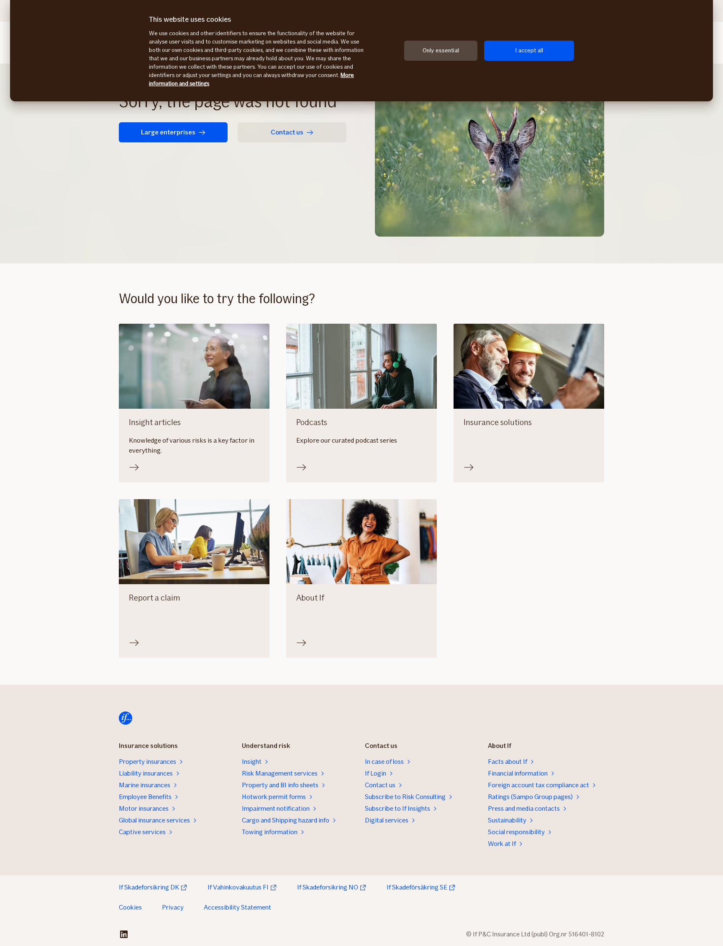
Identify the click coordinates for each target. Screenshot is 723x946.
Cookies (130, 907)
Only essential (441, 50)
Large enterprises (168, 132)
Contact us (287, 132)
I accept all (529, 50)
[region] (361, 50)
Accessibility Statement (237, 907)
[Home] (125, 718)
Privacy (173, 907)
